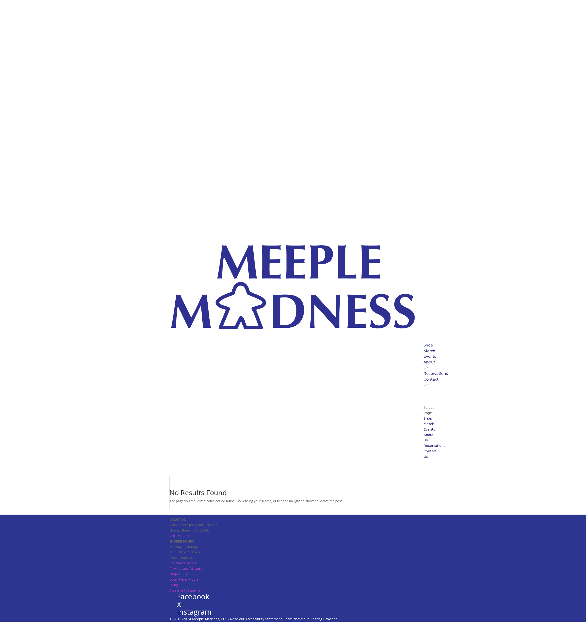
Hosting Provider (323, 619)
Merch (429, 351)
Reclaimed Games (182, 563)
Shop (428, 345)
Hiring (173, 585)
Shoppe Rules (179, 574)
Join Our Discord (431, 396)
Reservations (435, 373)
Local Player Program (185, 579)
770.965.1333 (179, 536)
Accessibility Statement (186, 590)
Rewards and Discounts (186, 568)
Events (429, 356)
